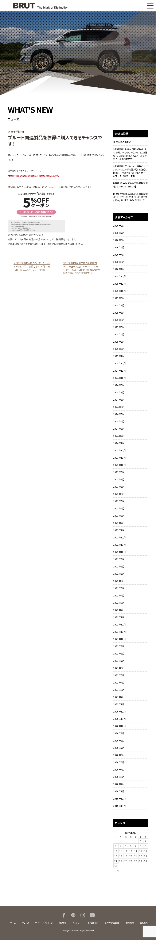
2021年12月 (119, 624)
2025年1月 (118, 356)
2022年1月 (118, 617)
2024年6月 (118, 406)
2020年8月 (118, 740)
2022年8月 (118, 566)
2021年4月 (118, 682)
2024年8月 (118, 392)
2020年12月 (119, 711)
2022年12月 (119, 537)
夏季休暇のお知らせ (123, 142)
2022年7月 (118, 573)
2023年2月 (118, 522)
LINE (73, 915)
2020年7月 (118, 747)
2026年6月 (118, 240)
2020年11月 (119, 718)
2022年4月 (118, 595)
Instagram (83, 915)
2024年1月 (118, 443)
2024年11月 (119, 370)
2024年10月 (119, 377)
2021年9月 (118, 646)
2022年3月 (118, 602)
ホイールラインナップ (44, 922)
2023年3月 (118, 515)
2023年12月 (119, 450)
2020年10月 (119, 726)
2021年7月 (118, 660)
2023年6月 (118, 493)
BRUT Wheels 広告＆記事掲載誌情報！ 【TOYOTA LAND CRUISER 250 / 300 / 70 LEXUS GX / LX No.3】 (130, 197)
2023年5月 (118, 501)
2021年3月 (118, 689)
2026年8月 (118, 225)
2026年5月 (118, 247)
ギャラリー (77, 922)
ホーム (13, 922)
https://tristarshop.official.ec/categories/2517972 (33, 175)
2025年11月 (119, 283)
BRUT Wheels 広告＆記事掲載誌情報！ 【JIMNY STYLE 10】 (130, 185)
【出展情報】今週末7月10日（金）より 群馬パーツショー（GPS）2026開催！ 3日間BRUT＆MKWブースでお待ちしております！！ (130, 154)
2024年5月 (118, 414)
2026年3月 (118, 261)
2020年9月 (118, 733)
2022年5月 (118, 588)
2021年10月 (119, 639)
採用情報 (130, 922)
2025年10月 (119, 290)
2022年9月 (118, 559)
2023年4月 (118, 508)
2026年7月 (118, 232)
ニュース (25, 922)
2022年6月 (118, 581)
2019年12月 (119, 798)
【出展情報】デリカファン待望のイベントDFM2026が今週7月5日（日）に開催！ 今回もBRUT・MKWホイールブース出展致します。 (130, 171)
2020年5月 (118, 762)
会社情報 (144, 922)
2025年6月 (118, 319)
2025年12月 (119, 276)
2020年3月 (118, 776)
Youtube (92, 915)
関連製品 (63, 922)
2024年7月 (118, 399)
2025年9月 (118, 298)
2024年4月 (118, 421)
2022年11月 (119, 544)
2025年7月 (118, 312)
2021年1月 (118, 704)
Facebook (63, 915)
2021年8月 (118, 653)
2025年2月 (118, 348)
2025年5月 (118, 327)
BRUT (41, 5)
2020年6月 (118, 755)
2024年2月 (118, 435)
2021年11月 (119, 631)
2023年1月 (118, 530)
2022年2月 (118, 610)
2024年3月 (118, 428)
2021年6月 (118, 668)
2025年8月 (118, 305)
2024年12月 (119, 363)
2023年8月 (118, 479)
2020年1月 (118, 791)
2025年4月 (118, 334)
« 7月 (116, 870)
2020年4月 (118, 769)
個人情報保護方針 (112, 922)
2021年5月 (118, 675)
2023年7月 (118, 486)
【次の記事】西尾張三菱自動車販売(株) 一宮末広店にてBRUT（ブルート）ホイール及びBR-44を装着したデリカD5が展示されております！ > (81, 267)
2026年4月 (118, 254)
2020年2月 (118, 784)
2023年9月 (118, 472)
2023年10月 (119, 464)
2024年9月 (118, 385)
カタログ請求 (93, 922)
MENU (150, 5)
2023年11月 (119, 457)
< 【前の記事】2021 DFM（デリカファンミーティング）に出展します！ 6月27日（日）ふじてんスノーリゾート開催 (32, 266)
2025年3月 (118, 341)
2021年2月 (118, 697)
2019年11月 (119, 805)
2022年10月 (119, 552)
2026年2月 (118, 269)
